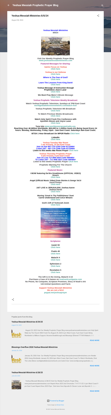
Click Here (55, 116)
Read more (94, 340)
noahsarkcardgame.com (70, 279)
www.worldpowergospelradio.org (60, 126)
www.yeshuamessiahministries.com (55, 60)
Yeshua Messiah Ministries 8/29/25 (27, 322)
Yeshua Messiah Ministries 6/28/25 (27, 372)
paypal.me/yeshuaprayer (55, 292)
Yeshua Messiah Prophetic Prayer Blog (35, 5)
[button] (98, 16)
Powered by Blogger (57, 401)
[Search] (102, 6)
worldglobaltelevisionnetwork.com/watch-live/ (55, 105)
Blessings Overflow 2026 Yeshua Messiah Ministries (35, 347)
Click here (55, 69)
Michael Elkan (60, 405)
